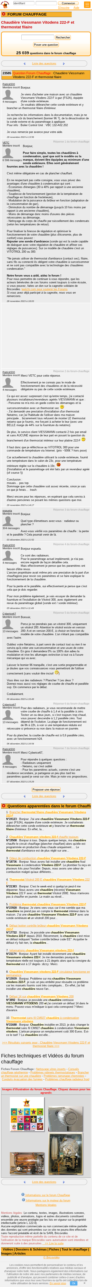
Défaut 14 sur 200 (41, 996)
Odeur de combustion (47, 858)
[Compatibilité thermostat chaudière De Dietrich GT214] (64, 63)
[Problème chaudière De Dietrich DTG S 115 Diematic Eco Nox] (24, 63)
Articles (20, 1253)
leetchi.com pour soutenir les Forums (45, 289)
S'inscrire (63, 7)
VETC (6, 142)
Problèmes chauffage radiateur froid (67, 1079)
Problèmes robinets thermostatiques (52, 1072)
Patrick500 (9, 84)
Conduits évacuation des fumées (22, 1079)
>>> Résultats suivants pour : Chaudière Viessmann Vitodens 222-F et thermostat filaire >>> (46, 1044)
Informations (41, 950)
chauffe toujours (44, 837)
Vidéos (8, 1249)
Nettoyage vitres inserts (51, 1069)
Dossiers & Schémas (31, 1249)
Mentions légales (46, 1205)
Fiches (54, 1249)
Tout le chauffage (74, 1249)
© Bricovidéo (51, 1257)
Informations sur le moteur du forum (47, 1200)
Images (6, 1253)
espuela (7, 511)
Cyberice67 (9, 614)
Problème (47, 904)
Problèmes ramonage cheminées (64, 1075)
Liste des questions (44, 63)
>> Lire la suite (53, 1243)
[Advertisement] (44, 338)
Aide (76, 7)
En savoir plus (58, 1283)
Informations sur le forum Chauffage (47, 1195)
